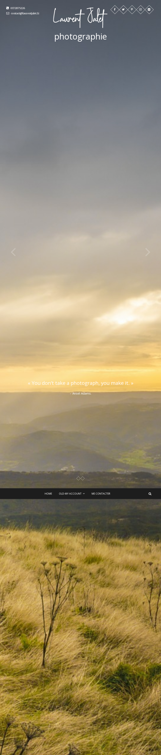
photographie (80, 36)
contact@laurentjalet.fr (24, 13)
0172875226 (17, 8)
